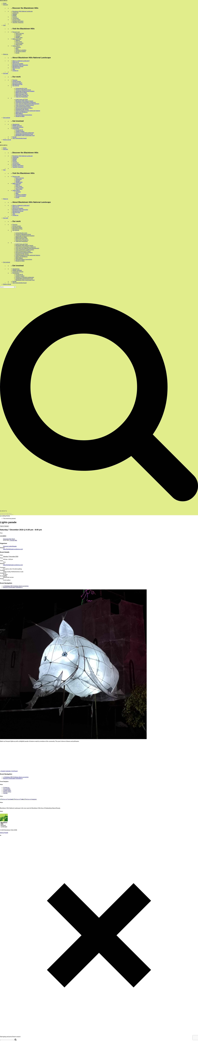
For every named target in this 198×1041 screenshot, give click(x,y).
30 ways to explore (20, 51)
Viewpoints (18, 34)
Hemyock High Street (9, 539)
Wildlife (14, 15)
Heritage (17, 36)
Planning (14, 80)
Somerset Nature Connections (23, 115)
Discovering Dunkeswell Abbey (24, 108)
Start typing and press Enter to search (10, 1036)
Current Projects (16, 87)
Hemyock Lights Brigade (10, 546)
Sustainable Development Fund (24, 134)
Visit (4, 25)
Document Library (17, 82)
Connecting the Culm (21, 88)
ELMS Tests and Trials (21, 99)
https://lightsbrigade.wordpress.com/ (13, 549)
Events (17, 53)
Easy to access (19, 33)
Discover (5, 4)
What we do (15, 62)
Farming (14, 17)
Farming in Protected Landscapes (24, 132)
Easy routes (18, 41)
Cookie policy (7, 790)
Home (4, 3)
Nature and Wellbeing (21, 112)
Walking (17, 40)
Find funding (15, 128)
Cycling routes (19, 43)
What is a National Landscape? (21, 60)
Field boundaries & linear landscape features (27, 110)
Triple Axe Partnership (21, 96)
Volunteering (15, 124)
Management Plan (17, 84)
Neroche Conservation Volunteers (13, 587)
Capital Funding (19, 131)
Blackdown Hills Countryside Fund (24, 135)
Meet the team (16, 67)
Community (15, 18)
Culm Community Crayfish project (24, 105)
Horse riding (18, 44)
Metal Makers (19, 113)
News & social (7, 139)
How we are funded (17, 63)
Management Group (17, 66)
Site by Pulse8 (4, 832)
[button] (3, 0)
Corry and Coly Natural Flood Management (27, 103)
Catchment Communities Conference (25, 102)
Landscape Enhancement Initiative (24, 91)
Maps (16, 48)
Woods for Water (20, 116)
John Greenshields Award (19, 138)
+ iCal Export (14, 771)
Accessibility (6, 789)
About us (5, 54)
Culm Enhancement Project (23, 106)
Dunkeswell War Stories (22, 109)
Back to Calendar (4, 526)
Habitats (14, 14)
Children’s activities (20, 50)
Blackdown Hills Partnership (20, 65)
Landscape (15, 12)
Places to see (16, 32)
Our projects (15, 85)
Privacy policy (7, 791)
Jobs (13, 69)
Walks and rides (16, 39)
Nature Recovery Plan (21, 94)
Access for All (19, 130)
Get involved (6, 117)
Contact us (15, 70)
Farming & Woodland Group (23, 89)
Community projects (17, 127)
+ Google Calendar (5, 771)
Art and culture (16, 19)
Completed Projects (17, 98)
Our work (5, 73)
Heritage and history (17, 21)
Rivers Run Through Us (21, 95)
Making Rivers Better (21, 92)
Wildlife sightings (17, 125)
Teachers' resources (17, 22)
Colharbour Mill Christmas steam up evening (15, 586)
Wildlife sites (18, 37)
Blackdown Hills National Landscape (22, 11)
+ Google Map (13, 540)
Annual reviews (16, 81)
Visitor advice (16, 46)
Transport (18, 47)
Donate (14, 137)
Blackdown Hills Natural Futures (24, 101)
